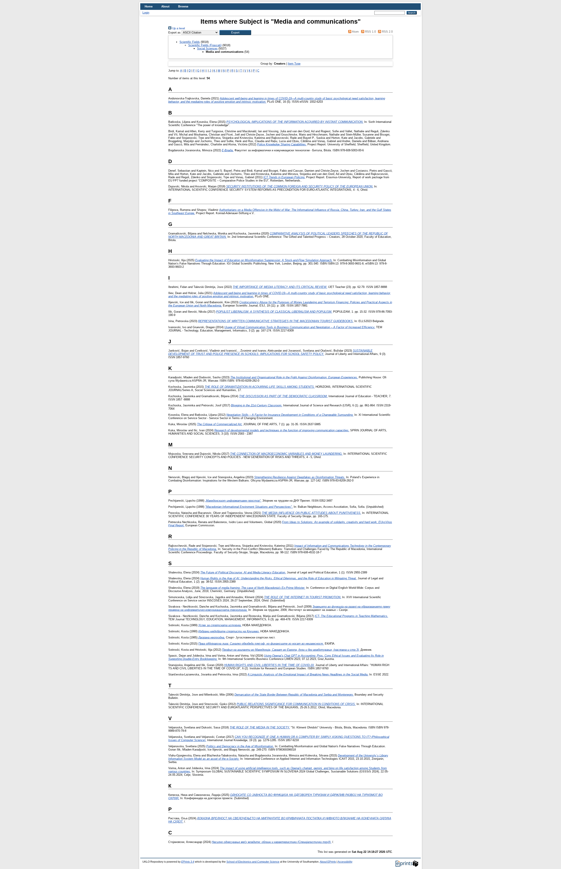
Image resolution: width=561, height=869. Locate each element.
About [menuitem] (165, 6)
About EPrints (328, 861)
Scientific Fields (189, 42)
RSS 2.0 (387, 31)
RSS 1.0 (370, 31)
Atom (355, 31)
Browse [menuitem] (183, 6)
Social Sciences (207, 48)
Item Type (294, 63)
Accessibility (345, 861)
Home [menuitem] (149, 6)
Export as (174, 32)
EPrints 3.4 (187, 861)
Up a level (178, 28)
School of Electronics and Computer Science (252, 861)
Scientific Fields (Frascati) (205, 45)
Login (145, 12)
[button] (235, 32)
